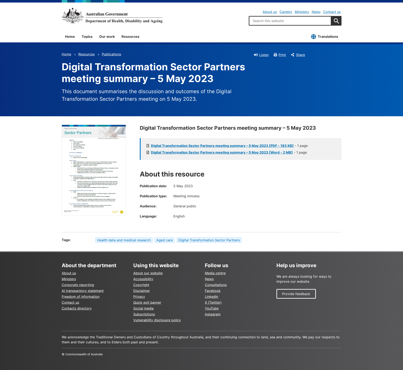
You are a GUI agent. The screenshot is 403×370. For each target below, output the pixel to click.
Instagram (213, 314)
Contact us (332, 12)
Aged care (164, 240)
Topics (87, 36)
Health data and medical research (124, 240)
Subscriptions (144, 314)
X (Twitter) (213, 302)
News (316, 12)
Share (300, 55)
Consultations (216, 285)
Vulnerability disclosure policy (157, 320)
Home (70, 36)
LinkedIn (211, 296)
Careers (286, 12)
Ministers (302, 12)
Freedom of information (80, 296)
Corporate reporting (78, 285)
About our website (148, 273)
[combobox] (290, 21)
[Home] (112, 16)
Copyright (141, 285)
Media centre (215, 273)
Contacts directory (77, 308)
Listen (264, 55)
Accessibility (143, 279)
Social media (143, 308)
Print (282, 55)
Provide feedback (296, 294)
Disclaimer (141, 291)
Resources (130, 36)
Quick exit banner (147, 302)
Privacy (139, 296)
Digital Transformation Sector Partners (209, 240)
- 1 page (229, 146)
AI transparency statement (83, 291)
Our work (107, 36)
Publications (111, 54)
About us (270, 12)
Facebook (213, 291)
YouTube (212, 308)
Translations (328, 36)
